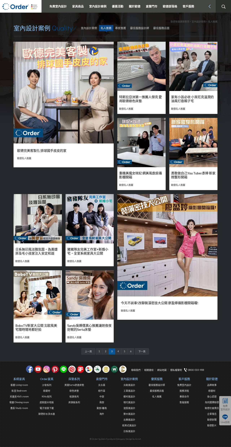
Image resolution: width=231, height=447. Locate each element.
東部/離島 (102, 408)
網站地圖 (162, 369)
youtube (38, 369)
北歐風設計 (129, 384)
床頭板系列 (74, 402)
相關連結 (149, 369)
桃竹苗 (101, 390)
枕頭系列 (74, 396)
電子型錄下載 (47, 408)
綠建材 (97, 369)
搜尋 (223, 7)
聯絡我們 (136, 369)
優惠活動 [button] (117, 6)
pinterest (55, 369)
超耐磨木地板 (47, 402)
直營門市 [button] (151, 6)
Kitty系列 (47, 396)
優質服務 (157, 379)
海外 (101, 413)
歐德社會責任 (212, 408)
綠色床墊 (74, 390)
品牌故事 (212, 384)
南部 (101, 402)
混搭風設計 (129, 408)
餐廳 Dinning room (19, 402)
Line (63, 369)
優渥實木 (114, 369)
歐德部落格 (170, 6)
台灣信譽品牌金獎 (106, 369)
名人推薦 (106, 28)
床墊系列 (74, 379)
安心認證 (212, 396)
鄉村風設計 (129, 396)
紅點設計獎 (72, 369)
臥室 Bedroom (19, 390)
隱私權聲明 (176, 369)
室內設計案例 (129, 379)
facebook (29, 369)
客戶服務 (184, 379)
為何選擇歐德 (212, 402)
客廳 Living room (19, 384)
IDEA (89, 369)
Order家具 (46, 379)
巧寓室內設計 (123, 369)
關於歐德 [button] (134, 6)
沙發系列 (46, 384)
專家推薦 (120, 28)
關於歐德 (212, 379)
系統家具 (19, 379)
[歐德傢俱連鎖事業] (21, 6)
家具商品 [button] (78, 6)
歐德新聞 (212, 419)
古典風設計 (129, 419)
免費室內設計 (58, 6)
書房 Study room (19, 408)
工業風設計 (129, 390)
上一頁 (88, 351)
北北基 (101, 384)
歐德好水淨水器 (46, 413)
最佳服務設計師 (139, 28)
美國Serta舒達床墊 (74, 384)
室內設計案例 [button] (97, 6)
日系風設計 (129, 431)
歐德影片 (212, 425)
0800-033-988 (196, 369)
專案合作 (184, 396)
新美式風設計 (129, 425)
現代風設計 (129, 402)
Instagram (46, 369)
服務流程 (184, 390)
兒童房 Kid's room (19, 396)
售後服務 (184, 402)
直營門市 (102, 379)
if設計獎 (80, 369)
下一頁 (141, 351)
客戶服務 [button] (188, 6)
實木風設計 (129, 413)
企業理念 (212, 413)
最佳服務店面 (161, 28)
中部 (101, 396)
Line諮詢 (225, 422)
